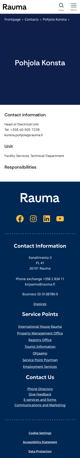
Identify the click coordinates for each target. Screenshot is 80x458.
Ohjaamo (40, 353)
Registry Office (40, 340)
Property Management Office (40, 333)
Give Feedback (40, 394)
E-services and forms (40, 399)
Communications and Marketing (40, 405)
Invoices (40, 304)
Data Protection (40, 451)
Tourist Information (40, 346)
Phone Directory (40, 389)
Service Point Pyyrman (40, 360)
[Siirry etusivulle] (15, 7)
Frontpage (12, 19)
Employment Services (40, 366)
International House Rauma (40, 326)
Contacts (32, 19)
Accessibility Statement (40, 442)
